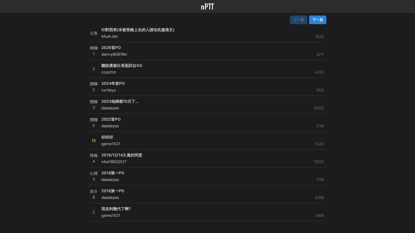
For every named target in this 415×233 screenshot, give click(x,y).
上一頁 (299, 19)
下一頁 (318, 19)
